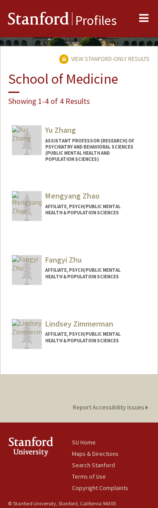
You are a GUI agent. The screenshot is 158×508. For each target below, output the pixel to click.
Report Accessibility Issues (109, 407)
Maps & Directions (95, 454)
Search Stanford (93, 465)
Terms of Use (89, 476)
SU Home (84, 442)
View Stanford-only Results (110, 59)
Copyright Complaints (100, 488)
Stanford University (40, 446)
